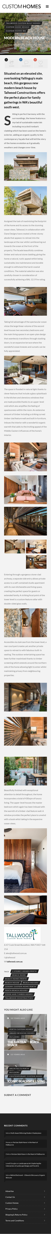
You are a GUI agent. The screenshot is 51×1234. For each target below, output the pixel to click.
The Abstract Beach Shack (23, 1044)
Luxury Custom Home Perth (20, 986)
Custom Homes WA (16, 31)
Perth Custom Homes (21, 1029)
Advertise (9, 1191)
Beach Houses (30, 983)
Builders (14, 1037)
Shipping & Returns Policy (16, 1214)
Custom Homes (11, 1203)
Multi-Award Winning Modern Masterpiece (25, 1133)
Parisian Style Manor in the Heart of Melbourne (28, 1154)
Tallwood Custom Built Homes (23, 23)
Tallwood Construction (19, 998)
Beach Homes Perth (16, 979)
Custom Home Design (17, 27)
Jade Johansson (16, 45)
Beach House (12, 983)
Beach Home (19, 975)
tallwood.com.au (15, 961)
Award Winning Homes (22, 1033)
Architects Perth (19, 1068)
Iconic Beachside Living (26, 1081)
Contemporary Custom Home (26, 1076)
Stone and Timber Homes (19, 994)
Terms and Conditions (14, 1220)
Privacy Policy (11, 1209)
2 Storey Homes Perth (24, 971)
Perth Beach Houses (16, 990)
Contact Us (10, 1197)
